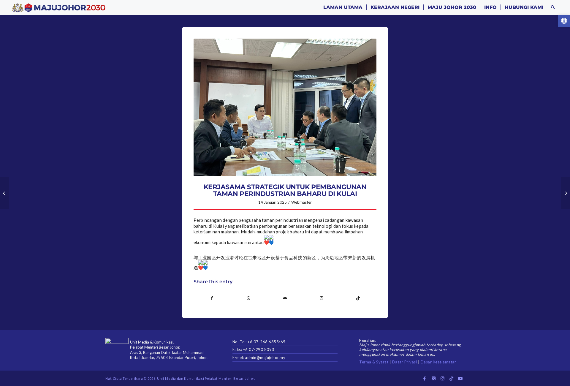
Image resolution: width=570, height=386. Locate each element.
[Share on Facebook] (212, 298)
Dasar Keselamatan (439, 362)
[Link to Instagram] (321, 298)
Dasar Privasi (404, 362)
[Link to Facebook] (424, 378)
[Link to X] (433, 378)
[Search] (553, 7)
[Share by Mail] (285, 298)
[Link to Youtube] (460, 378)
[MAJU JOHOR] (58, 7)
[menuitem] (342, 7)
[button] (564, 21)
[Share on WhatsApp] (248, 298)
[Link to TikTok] (358, 298)
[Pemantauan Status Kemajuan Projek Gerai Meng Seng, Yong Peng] (565, 193)
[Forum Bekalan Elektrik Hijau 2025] (4, 193)
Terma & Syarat (373, 362)
